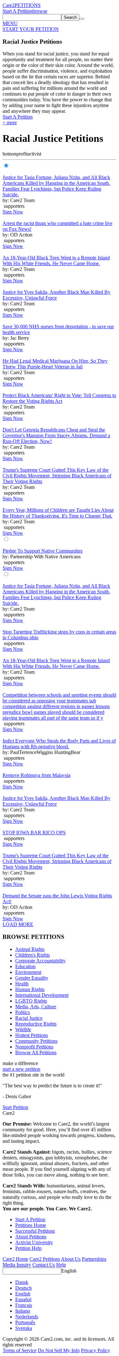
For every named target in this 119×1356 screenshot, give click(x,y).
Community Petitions (36, 1041)
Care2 (9, 5)
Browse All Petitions (35, 1052)
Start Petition (15, 1107)
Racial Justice (29, 1018)
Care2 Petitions (45, 1259)
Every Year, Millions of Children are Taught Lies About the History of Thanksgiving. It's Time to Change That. (58, 512)
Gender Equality (31, 978)
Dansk (21, 1282)
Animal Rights (29, 949)
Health (22, 983)
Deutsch (23, 1288)
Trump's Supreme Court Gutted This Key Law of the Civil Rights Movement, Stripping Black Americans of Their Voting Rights (57, 475)
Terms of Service (19, 1350)
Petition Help (28, 1248)
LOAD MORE (18, 924)
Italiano (22, 1311)
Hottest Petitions (31, 1035)
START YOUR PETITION (31, 29)
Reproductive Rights (35, 1023)
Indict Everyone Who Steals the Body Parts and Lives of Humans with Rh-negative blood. (59, 743)
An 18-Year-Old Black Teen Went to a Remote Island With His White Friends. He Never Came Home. (56, 260)
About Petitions (30, 1236)
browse (40, 11)
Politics (22, 1012)
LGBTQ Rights (31, 1001)
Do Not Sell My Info (59, 1350)
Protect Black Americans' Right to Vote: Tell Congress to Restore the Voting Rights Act (59, 398)
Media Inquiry (17, 1264)
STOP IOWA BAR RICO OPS (34, 832)
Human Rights (29, 989)
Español (23, 1299)
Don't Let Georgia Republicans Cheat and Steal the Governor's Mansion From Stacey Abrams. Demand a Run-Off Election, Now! (56, 435)
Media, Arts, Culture (35, 1006)
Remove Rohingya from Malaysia (36, 775)
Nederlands (26, 1316)
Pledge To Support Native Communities (43, 551)
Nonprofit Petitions (34, 1046)
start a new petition (21, 1069)
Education (25, 966)
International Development (42, 995)
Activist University (34, 1242)
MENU (10, 23)
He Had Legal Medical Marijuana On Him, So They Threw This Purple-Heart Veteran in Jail (55, 363)
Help (61, 1264)
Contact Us (43, 1264)
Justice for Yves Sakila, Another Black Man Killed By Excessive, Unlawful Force (56, 295)
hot (6, 153)
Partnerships (94, 1259)
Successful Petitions (35, 1231)
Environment (28, 972)
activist (34, 153)
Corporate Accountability (40, 960)
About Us (71, 1259)
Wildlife (23, 1029)
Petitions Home (30, 1225)
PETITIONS (28, 5)
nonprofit (18, 153)
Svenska (23, 1328)
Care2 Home (15, 1259)
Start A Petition (18, 11)
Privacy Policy (95, 1350)
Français (23, 1305)
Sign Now (13, 211)
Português (25, 1322)
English (68, 1270)
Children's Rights (32, 955)
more (10, 122)
